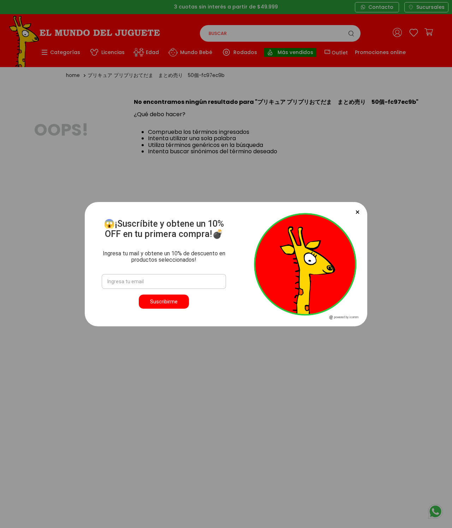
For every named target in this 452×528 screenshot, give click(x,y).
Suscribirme (164, 301)
